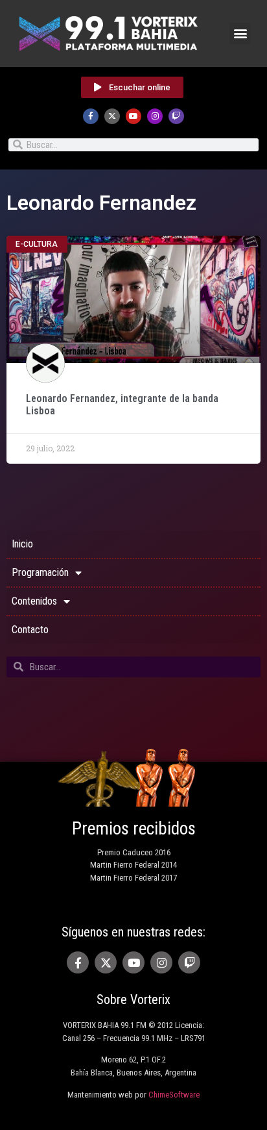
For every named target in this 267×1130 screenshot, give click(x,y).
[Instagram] (155, 116)
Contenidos (34, 601)
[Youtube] (133, 116)
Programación (40, 572)
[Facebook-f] (91, 116)
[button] (240, 33)
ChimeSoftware (174, 1094)
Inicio (22, 544)
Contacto (30, 629)
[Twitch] (176, 116)
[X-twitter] (112, 116)
